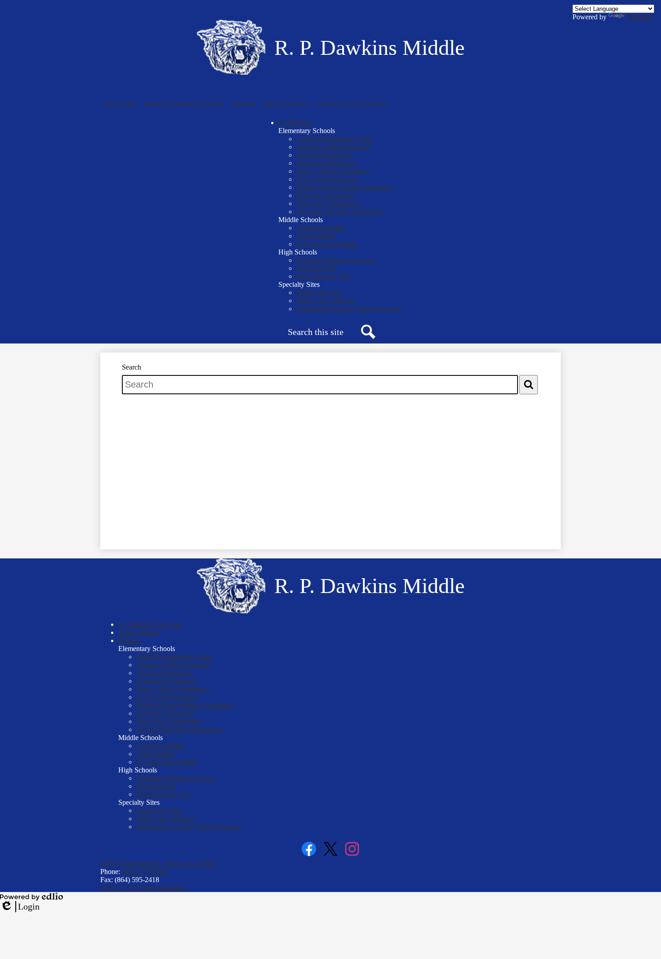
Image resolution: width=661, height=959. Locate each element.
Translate (639, 17)
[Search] (528, 384)
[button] (120, 104)
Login (20, 906)
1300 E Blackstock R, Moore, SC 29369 (158, 863)
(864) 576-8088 (144, 871)
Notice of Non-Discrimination (142, 888)
